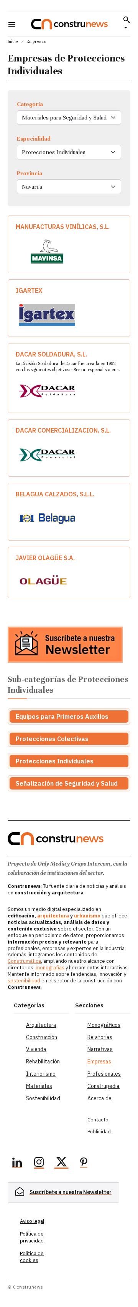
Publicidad (99, 1131)
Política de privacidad (32, 1237)
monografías (50, 967)
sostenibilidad (24, 980)
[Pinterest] (83, 1163)
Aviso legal (32, 1221)
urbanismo (87, 915)
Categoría (30, 104)
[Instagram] (39, 1163)
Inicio (13, 41)
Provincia (29, 173)
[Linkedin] (17, 1163)
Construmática (24, 961)
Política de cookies (32, 1257)
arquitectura (53, 915)
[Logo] (69, 24)
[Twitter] (61, 1163)
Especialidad (34, 138)
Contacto (97, 1119)
